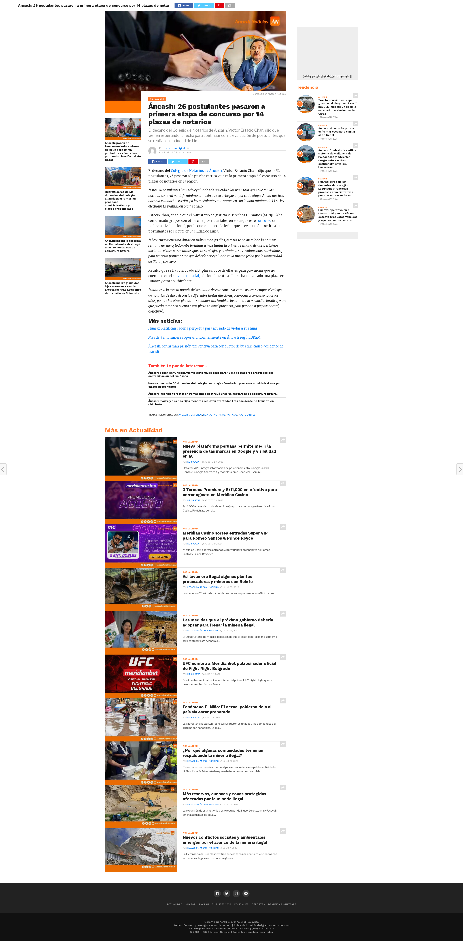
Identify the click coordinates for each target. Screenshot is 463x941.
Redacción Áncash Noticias (203, 587)
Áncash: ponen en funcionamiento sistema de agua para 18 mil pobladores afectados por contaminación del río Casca (123, 151)
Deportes (258, 904)
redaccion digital (174, 148)
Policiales (241, 904)
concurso (264, 221)
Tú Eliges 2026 (221, 904)
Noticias (232, 414)
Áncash (204, 904)
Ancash (183, 414)
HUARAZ (208, 414)
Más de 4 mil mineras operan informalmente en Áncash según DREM (204, 337)
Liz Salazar (193, 462)
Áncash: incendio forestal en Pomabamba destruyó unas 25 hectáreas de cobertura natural (123, 246)
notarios (219, 414)
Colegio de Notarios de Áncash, (197, 171)
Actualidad (174, 904)
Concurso (195, 414)
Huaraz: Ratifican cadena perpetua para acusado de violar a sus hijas (202, 328)
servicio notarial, (186, 276)
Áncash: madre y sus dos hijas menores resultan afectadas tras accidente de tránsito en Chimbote (123, 288)
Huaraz (191, 904)
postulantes (247, 414)
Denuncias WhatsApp (282, 904)
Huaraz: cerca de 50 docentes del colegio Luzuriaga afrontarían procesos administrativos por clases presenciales (120, 200)
